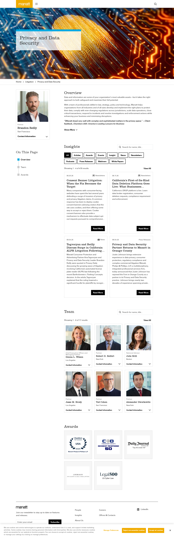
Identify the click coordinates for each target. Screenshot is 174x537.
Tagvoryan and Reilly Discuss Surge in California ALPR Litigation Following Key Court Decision (85, 249)
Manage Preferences (111, 530)
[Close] (170, 530)
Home (18, 82)
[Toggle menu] (36, 4)
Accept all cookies (156, 530)
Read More (98, 228)
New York (99, 359)
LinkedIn (144, 509)
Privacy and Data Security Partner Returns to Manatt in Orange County (131, 247)
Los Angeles (70, 360)
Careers (102, 510)
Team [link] (23, 167)
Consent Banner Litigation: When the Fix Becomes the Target (84, 183)
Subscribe (55, 522)
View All (147, 168)
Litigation (29, 82)
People (78, 510)
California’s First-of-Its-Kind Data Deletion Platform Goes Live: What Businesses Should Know (131, 185)
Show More (69, 130)
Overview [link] (25, 159)
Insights (78, 515)
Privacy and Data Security (49, 82)
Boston (129, 359)
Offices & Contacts (107, 515)
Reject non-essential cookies (134, 530)
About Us (79, 520)
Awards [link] (24, 175)
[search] (155, 4)
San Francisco (24, 132)
